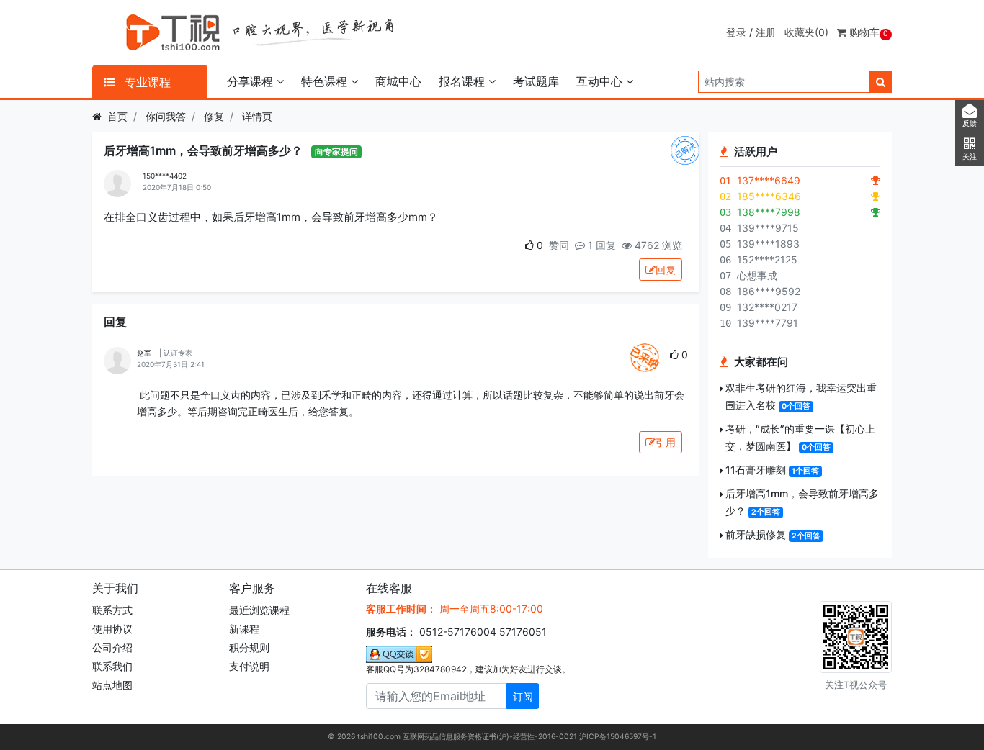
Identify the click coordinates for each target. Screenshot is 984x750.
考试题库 (536, 81)
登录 (736, 32)
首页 (117, 116)
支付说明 (249, 666)
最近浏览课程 (259, 610)
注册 (766, 32)
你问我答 (166, 116)
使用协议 (112, 629)
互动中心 (601, 81)
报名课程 (463, 81)
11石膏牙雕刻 (755, 470)
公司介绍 (112, 647)
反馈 (969, 123)
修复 (214, 116)
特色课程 (326, 81)
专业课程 (146, 82)
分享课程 (252, 81)
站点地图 (112, 685)
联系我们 (112, 666)
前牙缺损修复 (755, 534)
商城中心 (398, 81)
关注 (969, 156)
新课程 (244, 629)
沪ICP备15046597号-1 (617, 736)
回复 (666, 269)
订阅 (523, 696)
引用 (666, 442)
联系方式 (112, 610)
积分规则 (249, 647)
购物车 (867, 32)
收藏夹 (806, 32)
